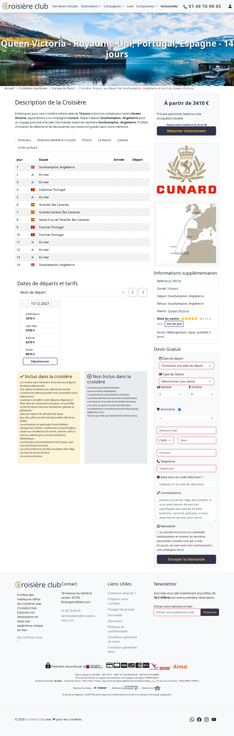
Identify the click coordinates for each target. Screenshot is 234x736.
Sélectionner (40, 361)
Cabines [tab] (122, 140)
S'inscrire (209, 612)
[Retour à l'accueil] (38, 584)
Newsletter (168, 526)
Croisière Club (35, 719)
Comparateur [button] (146, 6)
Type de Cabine (173, 374)
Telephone (167, 461)
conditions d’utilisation (138, 694)
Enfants (196, 387)
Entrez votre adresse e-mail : (173, 606)
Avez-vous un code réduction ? (181, 477)
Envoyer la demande (186, 559)
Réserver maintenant (186, 130)
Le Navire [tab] (104, 140)
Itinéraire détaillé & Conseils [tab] (56, 140)
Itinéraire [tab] (24, 140)
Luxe (130, 6)
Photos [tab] (87, 140)
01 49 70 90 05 (71, 611)
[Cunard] (186, 169)
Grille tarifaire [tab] (27, 148)
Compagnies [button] (113, 6)
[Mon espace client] (230, 6)
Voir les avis (174, 324)
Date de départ (172, 358)
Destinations (90, 6)
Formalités (115, 615)
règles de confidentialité (112, 694)
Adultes (166, 387)
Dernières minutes (65, 6)
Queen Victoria (178, 311)
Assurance (168, 409)
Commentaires (170, 493)
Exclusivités (169, 6)
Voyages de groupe (121, 609)
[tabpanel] (82, 210)
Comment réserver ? (122, 593)
